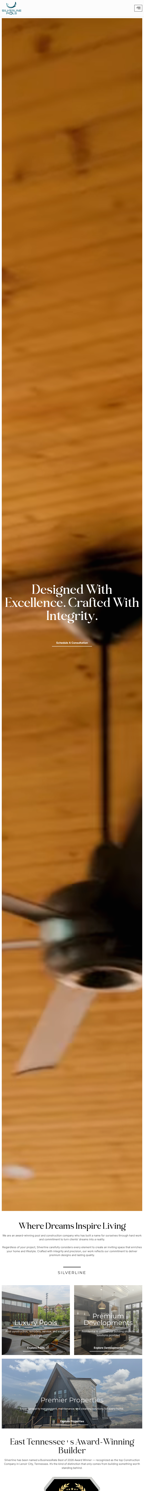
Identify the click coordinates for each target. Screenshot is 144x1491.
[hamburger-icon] (138, 8)
